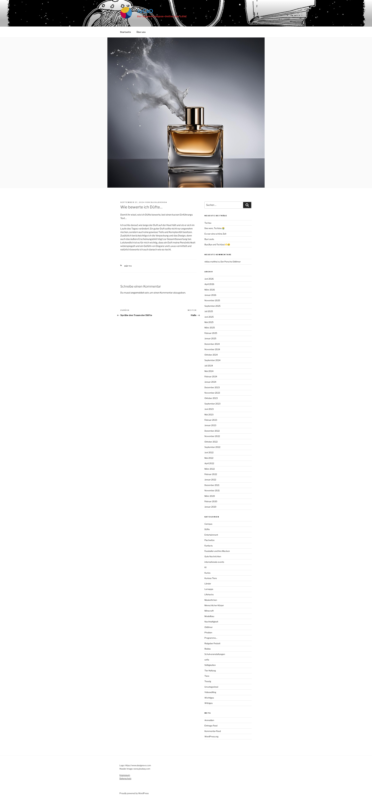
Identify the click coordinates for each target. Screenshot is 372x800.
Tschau (207, 223)
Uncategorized (211, 687)
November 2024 (212, 349)
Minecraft (209, 610)
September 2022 (212, 447)
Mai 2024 (208, 371)
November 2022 (212, 436)
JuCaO (145, 11)
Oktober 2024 (211, 354)
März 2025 (209, 327)
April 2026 (209, 284)
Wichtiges (209, 697)
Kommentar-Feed (212, 731)
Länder (207, 583)
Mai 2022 (208, 458)
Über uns (141, 32)
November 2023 (212, 393)
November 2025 (212, 300)
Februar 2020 (210, 501)
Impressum (124, 775)
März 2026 (209, 289)
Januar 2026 (210, 295)
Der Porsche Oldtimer (231, 261)
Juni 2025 (209, 317)
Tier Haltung (210, 670)
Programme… (210, 638)
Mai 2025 (208, 322)
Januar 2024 (210, 382)
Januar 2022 (210, 479)
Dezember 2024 (212, 344)
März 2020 (209, 496)
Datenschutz (125, 778)
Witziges (208, 703)
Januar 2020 (210, 507)
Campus (208, 524)
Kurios (207, 573)
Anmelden (209, 720)
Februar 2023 (210, 420)
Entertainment (211, 535)
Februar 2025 (210, 333)
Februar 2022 (210, 474)
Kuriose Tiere (210, 578)
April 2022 (209, 463)
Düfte (128, 266)
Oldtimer (208, 627)
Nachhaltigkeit (211, 621)
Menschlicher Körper (214, 605)
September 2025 (212, 306)
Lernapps (208, 589)
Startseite (125, 32)
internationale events (214, 562)
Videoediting (210, 692)
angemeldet (137, 292)
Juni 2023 (209, 409)
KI (205, 567)
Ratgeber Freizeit (212, 643)
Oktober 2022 (211, 441)
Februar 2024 (210, 376)
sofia (206, 659)
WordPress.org (211, 736)
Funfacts (208, 545)
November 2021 (212, 490)
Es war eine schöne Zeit (215, 233)
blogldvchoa (159, 202)
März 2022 (209, 469)
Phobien (208, 632)
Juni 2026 (209, 279)
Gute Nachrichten (212, 556)
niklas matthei (211, 261)
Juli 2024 (208, 365)
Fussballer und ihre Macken (217, 551)
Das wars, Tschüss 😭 (214, 228)
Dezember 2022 (212, 431)
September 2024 (212, 360)
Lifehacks (209, 594)
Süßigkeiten (210, 665)
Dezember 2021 (211, 485)
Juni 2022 (208, 452)
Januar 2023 (210, 425)
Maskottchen (210, 600)
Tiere (206, 676)
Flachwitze (209, 540)
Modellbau (209, 616)
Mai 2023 (208, 414)
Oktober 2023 (211, 398)
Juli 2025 (208, 311)
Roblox (207, 649)
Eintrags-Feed (210, 725)
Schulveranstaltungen (214, 654)
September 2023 (212, 403)
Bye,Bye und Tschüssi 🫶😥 (217, 244)
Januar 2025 (210, 338)
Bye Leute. (209, 239)
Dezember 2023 (212, 387)
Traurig (207, 681)
